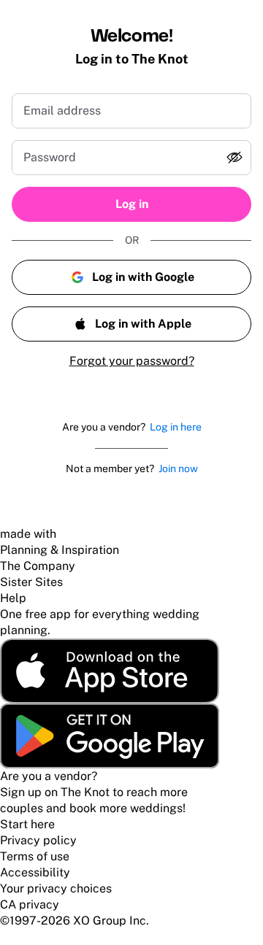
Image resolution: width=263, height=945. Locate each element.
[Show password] (234, 158)
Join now (178, 468)
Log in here (176, 427)
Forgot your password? (131, 361)
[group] (131, 157)
